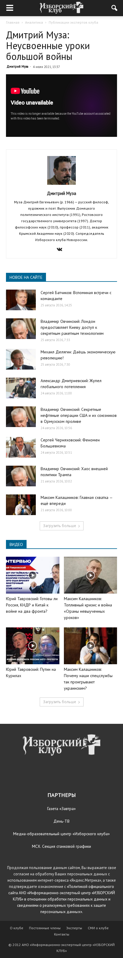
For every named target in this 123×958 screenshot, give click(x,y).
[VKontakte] (62, 249)
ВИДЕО (16, 544)
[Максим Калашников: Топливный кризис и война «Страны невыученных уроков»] (90, 575)
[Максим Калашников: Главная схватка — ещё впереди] (21, 504)
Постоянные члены (45, 928)
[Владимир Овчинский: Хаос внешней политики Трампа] (21, 476)
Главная (12, 22)
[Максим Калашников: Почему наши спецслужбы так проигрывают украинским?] (90, 645)
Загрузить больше (59, 525)
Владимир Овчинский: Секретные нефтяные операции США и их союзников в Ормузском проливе (79, 415)
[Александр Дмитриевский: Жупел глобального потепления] (21, 388)
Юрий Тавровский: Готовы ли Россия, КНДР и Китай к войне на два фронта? (32, 605)
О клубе (16, 928)
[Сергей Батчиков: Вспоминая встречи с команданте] (21, 300)
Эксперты (74, 928)
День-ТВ (61, 821)
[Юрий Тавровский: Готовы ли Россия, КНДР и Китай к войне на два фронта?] (32, 575)
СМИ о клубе (98, 928)
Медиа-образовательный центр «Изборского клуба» (61, 833)
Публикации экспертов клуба (73, 22)
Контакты (61, 934)
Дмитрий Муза (17, 66)
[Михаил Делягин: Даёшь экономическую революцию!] (21, 359)
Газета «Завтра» (61, 808)
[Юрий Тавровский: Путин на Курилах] (32, 645)
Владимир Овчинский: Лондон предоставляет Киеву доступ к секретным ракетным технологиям (72, 327)
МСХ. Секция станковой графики (61, 846)
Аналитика (34, 22)
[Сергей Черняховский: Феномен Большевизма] (21, 447)
